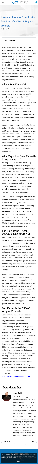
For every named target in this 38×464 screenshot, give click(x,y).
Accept (19, 461)
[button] (2, 2)
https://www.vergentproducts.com (16, 376)
